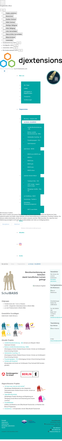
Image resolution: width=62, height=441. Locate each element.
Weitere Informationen (27, 228)
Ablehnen (17, 224)
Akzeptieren (5, 224)
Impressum (38, 228)
